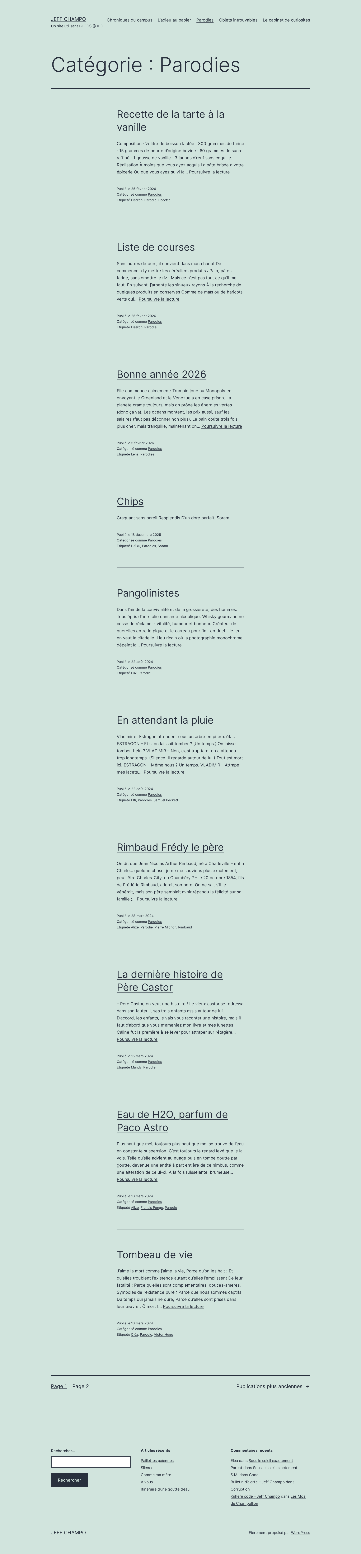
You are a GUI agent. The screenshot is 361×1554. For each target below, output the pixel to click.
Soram (163, 546)
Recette (164, 200)
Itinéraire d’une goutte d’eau (165, 1489)
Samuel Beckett (166, 800)
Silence (147, 1467)
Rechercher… (63, 1451)
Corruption (240, 1489)
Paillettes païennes (157, 1460)
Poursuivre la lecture (209, 171)
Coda (253, 1475)
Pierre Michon (165, 927)
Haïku (135, 546)
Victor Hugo (163, 1334)
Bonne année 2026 (161, 374)
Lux (134, 673)
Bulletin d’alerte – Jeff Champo (258, 1482)
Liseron (136, 200)
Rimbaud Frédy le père (170, 847)
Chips (130, 501)
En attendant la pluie (165, 720)
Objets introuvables (238, 20)
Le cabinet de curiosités (286, 20)
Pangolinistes (148, 593)
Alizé (135, 927)
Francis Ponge (152, 1207)
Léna (135, 454)
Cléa (134, 1334)
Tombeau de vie (155, 1254)
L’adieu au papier (174, 20)
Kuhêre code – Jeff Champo (255, 1496)
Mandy (136, 1067)
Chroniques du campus (129, 20)
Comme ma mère (156, 1475)
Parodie (150, 200)
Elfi (133, 800)
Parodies (205, 20)
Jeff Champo (68, 19)
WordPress (300, 1532)
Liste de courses (156, 247)
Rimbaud (185, 927)
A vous (147, 1482)
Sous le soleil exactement (271, 1460)
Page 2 (80, 1386)
